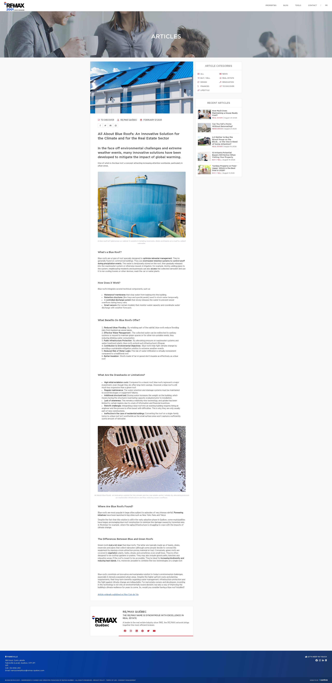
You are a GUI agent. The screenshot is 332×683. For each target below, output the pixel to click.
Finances (204, 86)
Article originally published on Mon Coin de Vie (118, 595)
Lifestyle (204, 90)
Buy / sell (205, 78)
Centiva (323, 680)
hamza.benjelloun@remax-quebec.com (27, 670)
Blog (285, 5)
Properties (271, 5)
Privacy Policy (99, 680)
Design (203, 82)
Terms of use (111, 680)
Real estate (228, 78)
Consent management (127, 680)
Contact (312, 5)
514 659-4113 (15, 668)
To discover (107, 120)
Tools (298, 5)
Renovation (228, 82)
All (202, 74)
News (225, 74)
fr (326, 5)
